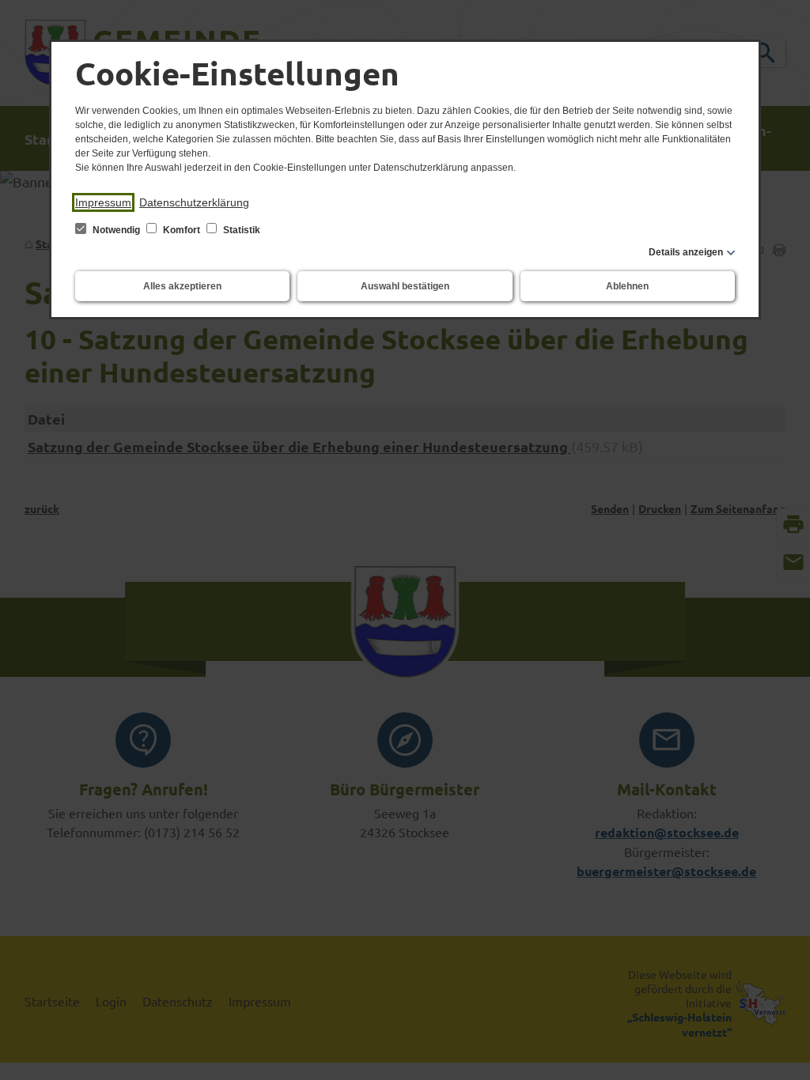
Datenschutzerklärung (194, 202)
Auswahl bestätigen (405, 286)
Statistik (240, 230)
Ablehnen (627, 286)
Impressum (103, 202)
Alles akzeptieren (182, 286)
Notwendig (116, 230)
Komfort (181, 230)
